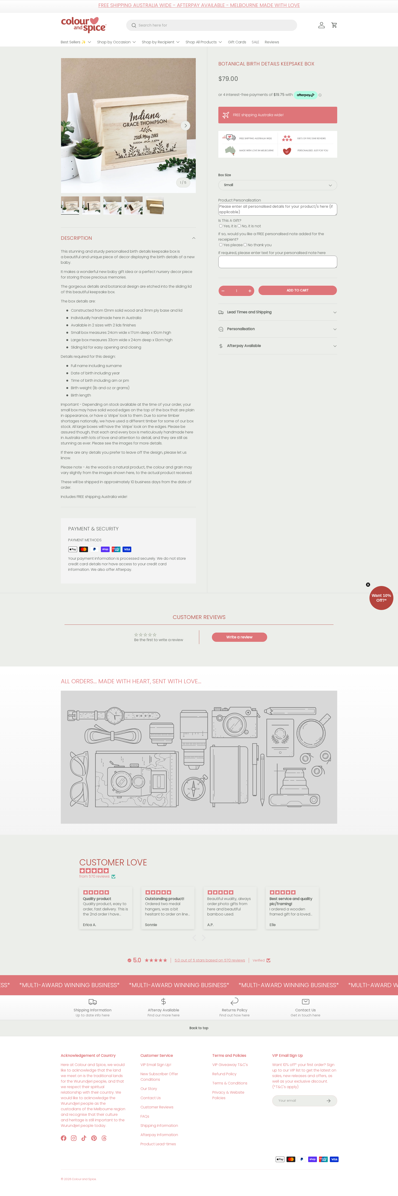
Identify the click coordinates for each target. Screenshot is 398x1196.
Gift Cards (237, 42)
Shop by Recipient (158, 42)
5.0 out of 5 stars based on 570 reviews (210, 960)
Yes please (233, 245)
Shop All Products (201, 42)
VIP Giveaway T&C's (230, 1064)
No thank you (260, 245)
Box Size (224, 175)
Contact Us (150, 1098)
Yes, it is (230, 226)
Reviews (272, 42)
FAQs (144, 1116)
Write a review (239, 637)
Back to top (199, 1028)
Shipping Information (159, 1125)
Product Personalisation (239, 200)
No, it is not (251, 226)
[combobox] (211, 25)
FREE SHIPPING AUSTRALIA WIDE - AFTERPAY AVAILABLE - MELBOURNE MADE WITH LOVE (199, 5)
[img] (201, 871)
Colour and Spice (84, 1179)
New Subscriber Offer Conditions (159, 1076)
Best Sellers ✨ (73, 42)
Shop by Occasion (114, 42)
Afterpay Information (159, 1134)
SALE (255, 42)
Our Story (148, 1088)
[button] (195, 938)
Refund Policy (224, 1074)
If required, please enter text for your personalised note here (272, 253)
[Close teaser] (368, 584)
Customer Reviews (156, 1107)
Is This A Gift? (229, 220)
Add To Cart (298, 290)
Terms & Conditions (229, 1083)
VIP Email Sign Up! (155, 1064)
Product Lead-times (158, 1144)
